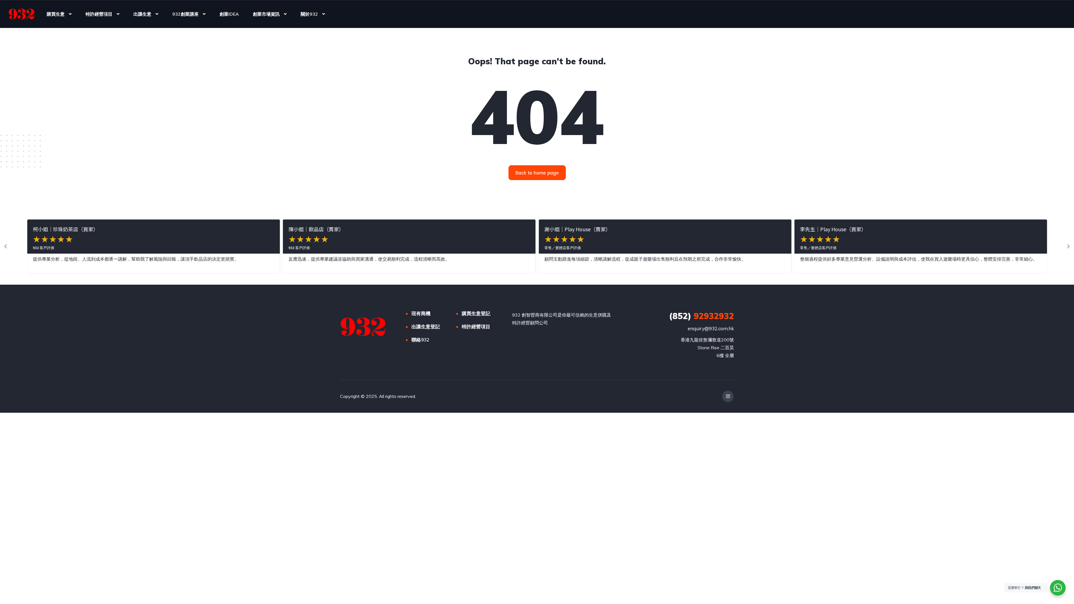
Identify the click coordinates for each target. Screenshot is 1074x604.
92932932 (701, 316)
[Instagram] (728, 396)
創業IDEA (229, 14)
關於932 (309, 14)
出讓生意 (142, 14)
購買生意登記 (476, 313)
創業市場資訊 (266, 14)
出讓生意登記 (425, 326)
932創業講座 (185, 14)
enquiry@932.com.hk (711, 328)
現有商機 (420, 313)
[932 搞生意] (21, 14)
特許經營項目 (99, 14)
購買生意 (56, 14)
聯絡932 (420, 340)
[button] (5, 246)
